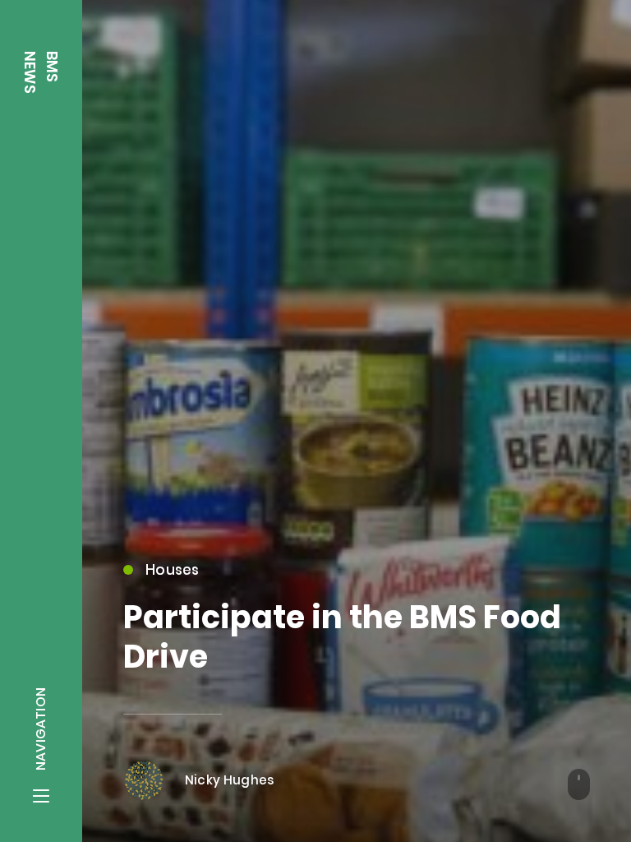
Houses (172, 570)
